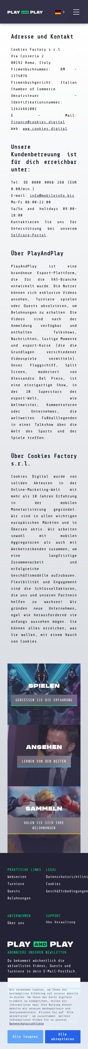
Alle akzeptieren (62, 1037)
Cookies (53, 884)
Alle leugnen (25, 1036)
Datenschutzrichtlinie (26, 1023)
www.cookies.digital (45, 129)
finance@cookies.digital (38, 122)
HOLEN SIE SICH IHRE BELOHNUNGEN (44, 825)
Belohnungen (19, 898)
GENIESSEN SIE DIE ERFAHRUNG (44, 700)
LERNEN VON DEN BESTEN (44, 761)
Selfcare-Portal (28, 235)
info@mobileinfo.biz (52, 195)
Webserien (17, 877)
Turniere (16, 884)
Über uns (16, 923)
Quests (14, 891)
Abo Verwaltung (61, 922)
